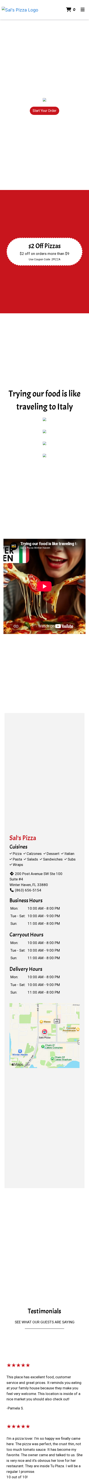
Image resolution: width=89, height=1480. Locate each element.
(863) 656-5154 (28, 890)
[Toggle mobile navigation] (82, 10)
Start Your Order (44, 111)
